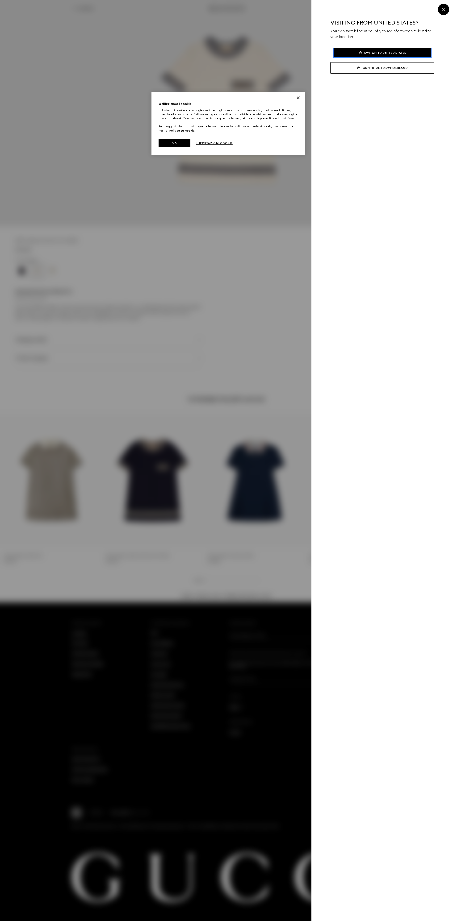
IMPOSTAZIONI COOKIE (214, 143)
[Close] (443, 9)
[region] (228, 123)
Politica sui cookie (181, 130)
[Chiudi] (298, 98)
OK (174, 142)
